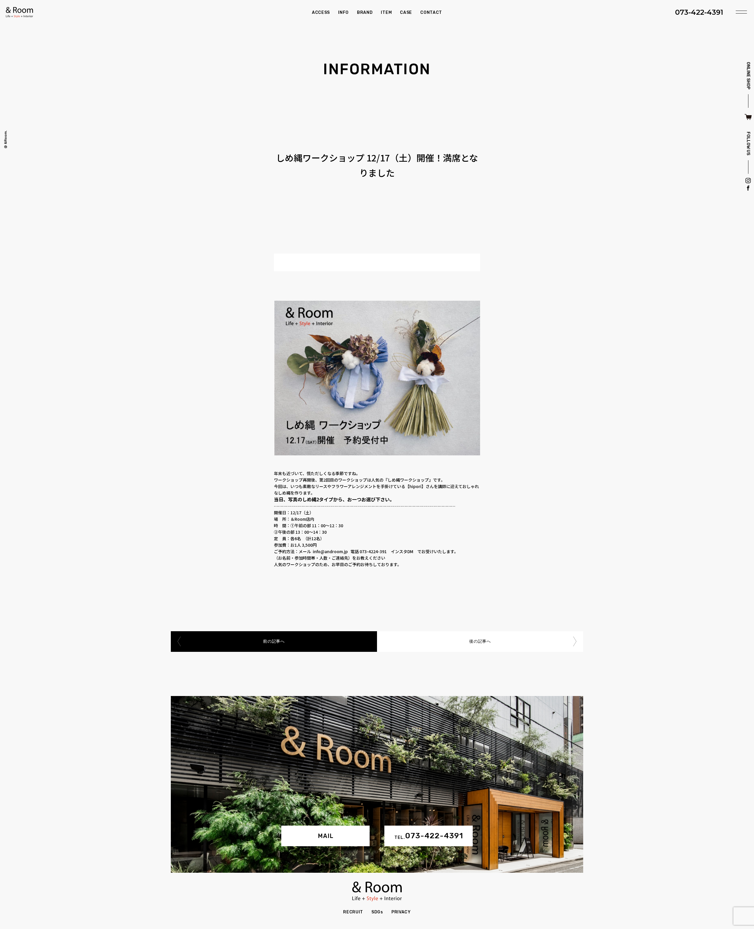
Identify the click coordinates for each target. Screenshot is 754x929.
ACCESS (321, 12)
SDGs (377, 912)
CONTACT (431, 12)
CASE (406, 12)
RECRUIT (353, 912)
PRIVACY (401, 912)
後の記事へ (480, 641)
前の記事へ (274, 641)
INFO (343, 12)
